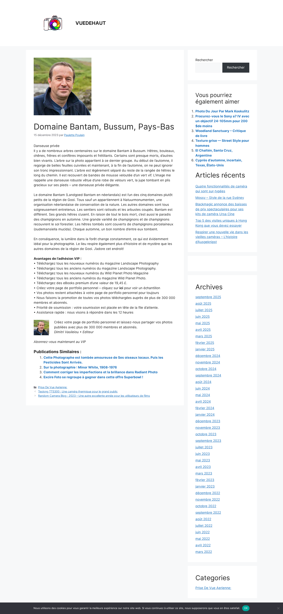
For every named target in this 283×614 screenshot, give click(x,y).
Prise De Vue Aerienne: (52, 387)
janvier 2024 (205, 415)
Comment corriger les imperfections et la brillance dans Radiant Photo (100, 372)
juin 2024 (202, 388)
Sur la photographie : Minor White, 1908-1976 (80, 367)
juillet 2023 (204, 447)
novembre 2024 (207, 362)
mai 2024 (202, 395)
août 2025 (203, 303)
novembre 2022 (207, 499)
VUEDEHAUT (90, 23)
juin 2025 (202, 317)
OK (246, 608)
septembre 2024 (208, 375)
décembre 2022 (207, 493)
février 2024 (204, 408)
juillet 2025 (203, 310)
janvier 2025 (204, 349)
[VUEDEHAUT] (53, 23)
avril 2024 (203, 401)
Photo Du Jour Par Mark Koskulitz (222, 111)
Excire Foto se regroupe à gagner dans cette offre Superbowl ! (93, 377)
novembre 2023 (207, 428)
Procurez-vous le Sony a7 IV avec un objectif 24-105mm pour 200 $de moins (222, 121)
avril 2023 (203, 467)
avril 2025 (203, 330)
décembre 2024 (207, 356)
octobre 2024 (205, 369)
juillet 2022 (203, 526)
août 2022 (203, 519)
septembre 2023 (208, 441)
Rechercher (204, 60)
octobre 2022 (205, 506)
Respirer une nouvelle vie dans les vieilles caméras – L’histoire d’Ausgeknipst (221, 237)
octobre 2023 (205, 434)
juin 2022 (202, 532)
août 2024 (203, 382)
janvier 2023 (205, 486)
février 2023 (204, 480)
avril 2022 (203, 545)
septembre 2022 (208, 512)
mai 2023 (202, 460)
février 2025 (204, 343)
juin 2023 (202, 454)
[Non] (278, 608)
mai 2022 (202, 539)
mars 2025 (203, 336)
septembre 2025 (208, 297)
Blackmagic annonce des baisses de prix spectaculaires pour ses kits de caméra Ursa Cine (221, 209)
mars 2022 (203, 552)
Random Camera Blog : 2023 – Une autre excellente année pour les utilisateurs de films (94, 395)
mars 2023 (203, 473)
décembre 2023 (207, 421)
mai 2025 (202, 323)
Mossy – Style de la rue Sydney (219, 198)
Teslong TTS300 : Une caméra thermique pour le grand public (78, 391)
